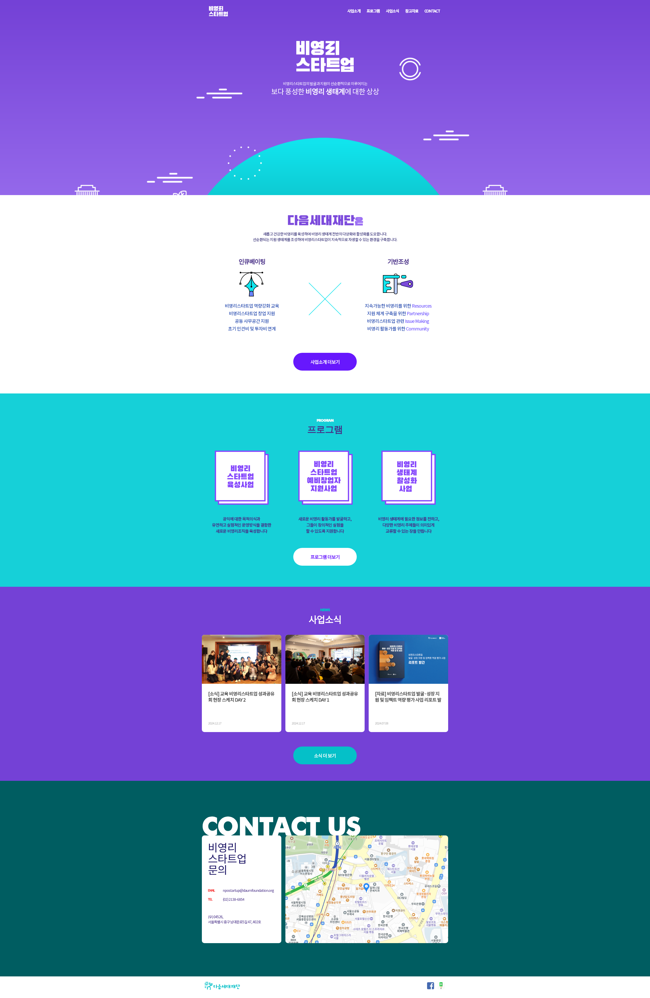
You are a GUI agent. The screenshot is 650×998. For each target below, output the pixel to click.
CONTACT (432, 10)
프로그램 (373, 10)
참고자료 (411, 10)
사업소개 (354, 10)
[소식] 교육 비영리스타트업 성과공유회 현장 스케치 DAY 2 (241, 696)
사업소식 (392, 10)
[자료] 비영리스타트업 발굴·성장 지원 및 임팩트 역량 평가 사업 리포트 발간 (408, 699)
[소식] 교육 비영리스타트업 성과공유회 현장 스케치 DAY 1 (325, 696)
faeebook (430, 985)
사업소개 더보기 (325, 361)
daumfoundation (222, 985)
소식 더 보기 (325, 755)
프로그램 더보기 (325, 556)
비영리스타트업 (218, 11)
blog (441, 985)
